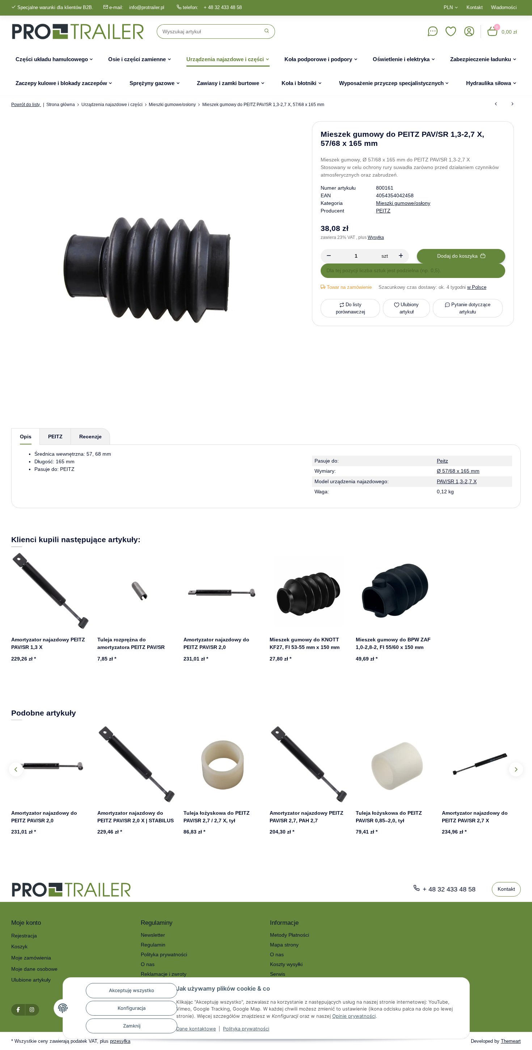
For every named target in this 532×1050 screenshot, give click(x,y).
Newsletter (153, 935)
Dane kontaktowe (196, 1029)
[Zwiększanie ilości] (401, 256)
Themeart (511, 1041)
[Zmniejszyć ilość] (329, 256)
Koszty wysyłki (286, 964)
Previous (16, 769)
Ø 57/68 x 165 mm (458, 471)
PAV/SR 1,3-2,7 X (457, 481)
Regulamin (153, 945)
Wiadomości (504, 7)
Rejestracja (24, 936)
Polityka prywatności (246, 1029)
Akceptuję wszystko (131, 990)
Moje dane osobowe (34, 969)
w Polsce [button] (476, 287)
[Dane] (432, 31)
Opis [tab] (25, 436)
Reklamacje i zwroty (163, 974)
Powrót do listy (26, 104)
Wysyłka (376, 237)
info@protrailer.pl (146, 7)
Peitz (442, 461)
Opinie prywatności (354, 1016)
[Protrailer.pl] (77, 31)
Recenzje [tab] (90, 436)
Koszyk (19, 946)
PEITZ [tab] (55, 436)
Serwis (277, 974)
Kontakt (474, 7)
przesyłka (120, 1041)
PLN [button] (448, 7)
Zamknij (131, 1026)
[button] (451, 31)
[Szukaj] (267, 31)
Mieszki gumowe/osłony (403, 203)
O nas (148, 964)
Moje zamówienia (31, 958)
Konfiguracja (131, 1008)
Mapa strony (284, 945)
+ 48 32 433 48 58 (223, 7)
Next (516, 769)
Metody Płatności (289, 935)
